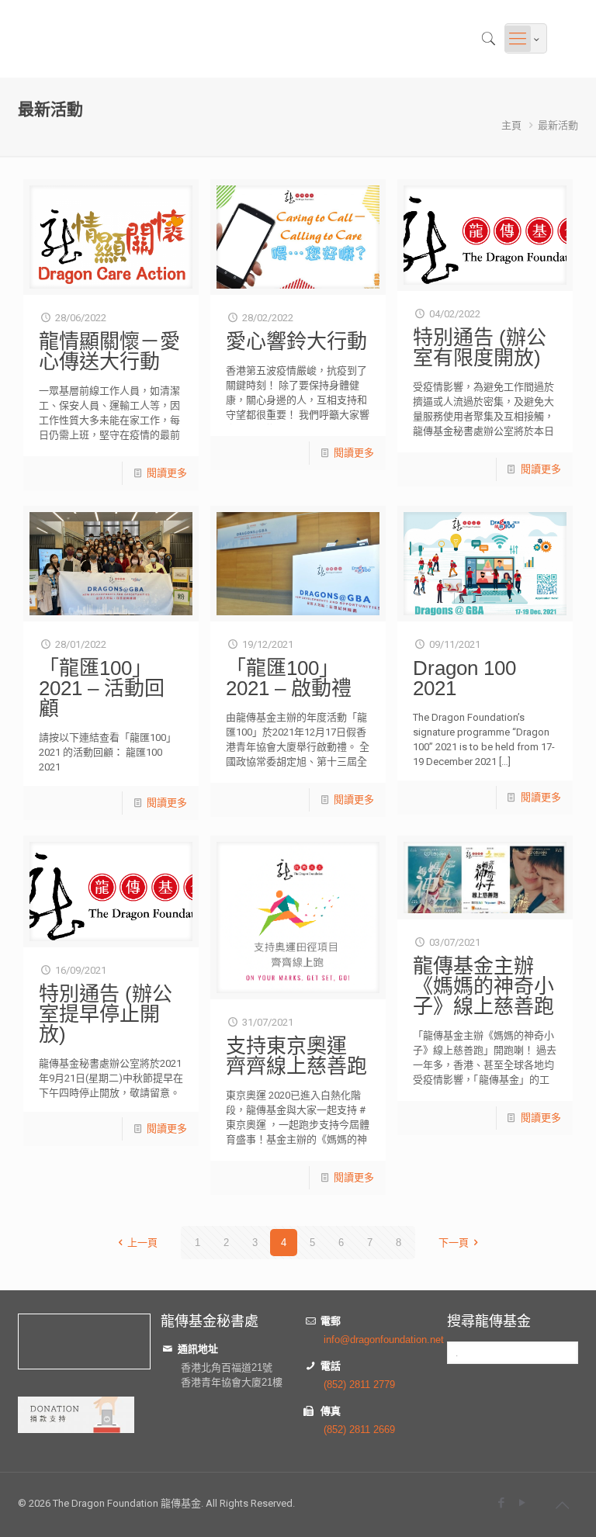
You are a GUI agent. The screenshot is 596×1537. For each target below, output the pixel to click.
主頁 (511, 125)
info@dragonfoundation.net (384, 1339)
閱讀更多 (167, 473)
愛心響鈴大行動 (296, 341)
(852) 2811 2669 (359, 1429)
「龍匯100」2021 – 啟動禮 (289, 678)
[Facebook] (501, 1502)
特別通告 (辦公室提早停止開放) (105, 1014)
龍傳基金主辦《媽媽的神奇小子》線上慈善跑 (483, 986)
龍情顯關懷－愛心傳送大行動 (109, 351)
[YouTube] (522, 1502)
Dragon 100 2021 (464, 678)
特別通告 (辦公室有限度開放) (479, 347)
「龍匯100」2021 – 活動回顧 (102, 688)
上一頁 (142, 1242)
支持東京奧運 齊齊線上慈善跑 (296, 1056)
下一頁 (453, 1242)
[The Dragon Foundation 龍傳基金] (24, 39)
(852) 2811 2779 (359, 1384)
